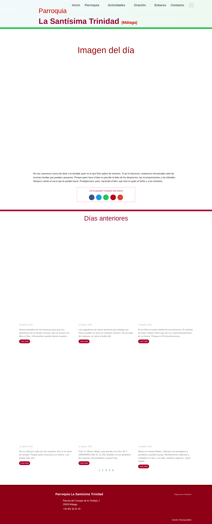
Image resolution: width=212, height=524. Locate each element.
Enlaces (160, 5)
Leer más (25, 341)
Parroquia (92, 5)
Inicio (76, 5)
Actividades (116, 5)
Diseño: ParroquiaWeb (181, 520)
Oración (140, 5)
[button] (191, 5)
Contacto (177, 5)
